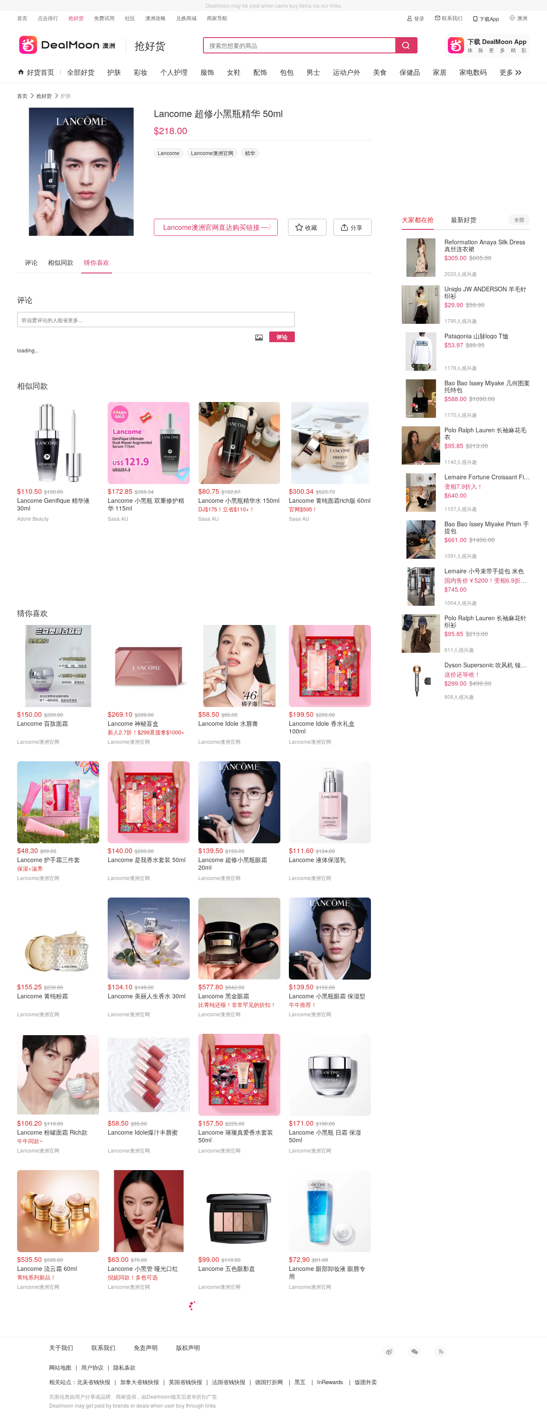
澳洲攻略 (155, 17)
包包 (287, 72)
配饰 (260, 72)
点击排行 (48, 17)
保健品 (410, 72)
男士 (313, 72)
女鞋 (234, 72)
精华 (250, 152)
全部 (519, 219)
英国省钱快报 (185, 1382)
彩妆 (140, 72)
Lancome (168, 152)
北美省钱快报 (93, 1382)
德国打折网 (269, 1382)
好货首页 (40, 72)
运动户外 (346, 72)
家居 (440, 72)
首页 (22, 17)
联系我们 (452, 17)
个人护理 (174, 72)
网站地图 (60, 1367)
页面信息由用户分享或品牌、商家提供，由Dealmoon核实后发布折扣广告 (133, 1396)
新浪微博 (388, 1351)
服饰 (207, 72)
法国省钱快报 (228, 1382)
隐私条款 (124, 1367)
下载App (489, 18)
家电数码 (473, 72)
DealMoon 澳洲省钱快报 (66, 43)
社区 (130, 17)
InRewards (330, 1382)
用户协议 (92, 1367)
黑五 (300, 1382)
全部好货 (80, 72)
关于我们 (61, 1347)
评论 (282, 337)
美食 (380, 72)
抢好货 (76, 17)
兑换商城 (186, 17)
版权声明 (188, 1347)
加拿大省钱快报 (139, 1382)
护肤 (114, 72)
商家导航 (217, 17)
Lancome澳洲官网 (212, 152)
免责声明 (146, 1347)
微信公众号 (414, 1351)
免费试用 (104, 17)
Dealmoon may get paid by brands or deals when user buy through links (132, 1405)
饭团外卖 (366, 1382)
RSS (440, 1351)
